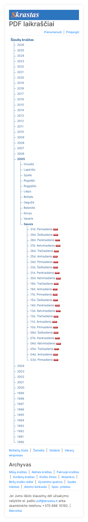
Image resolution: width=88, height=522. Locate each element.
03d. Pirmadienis (42, 359)
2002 (20, 376)
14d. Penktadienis (42, 305)
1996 (20, 409)
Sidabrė (55, 450)
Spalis (28, 175)
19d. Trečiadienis (42, 283)
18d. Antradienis (41, 289)
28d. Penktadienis (42, 240)
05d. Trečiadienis (42, 349)
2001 (20, 382)
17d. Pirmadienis (41, 294)
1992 (20, 431)
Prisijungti (72, 32)
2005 (21, 159)
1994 (20, 420)
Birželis (28, 196)
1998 (20, 398)
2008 (20, 142)
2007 (20, 148)
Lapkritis (29, 169)
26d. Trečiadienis (42, 251)
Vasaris (28, 218)
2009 (20, 137)
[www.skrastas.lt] (25, 14)
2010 (20, 131)
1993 (20, 425)
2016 (20, 99)
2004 (20, 366)
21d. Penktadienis (42, 272)
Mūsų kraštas (18, 472)
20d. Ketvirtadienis (43, 278)
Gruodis (29, 164)
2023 (20, 61)
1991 (20, 436)
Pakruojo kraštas (68, 472)
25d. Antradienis (41, 256)
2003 (20, 371)
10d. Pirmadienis (41, 327)
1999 (20, 393)
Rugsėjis (29, 180)
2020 (20, 77)
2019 (20, 83)
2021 (20, 72)
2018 (20, 88)
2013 (20, 115)
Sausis (28, 224)
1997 (20, 404)
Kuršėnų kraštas (24, 477)
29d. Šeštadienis (41, 234)
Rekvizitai (15, 510)
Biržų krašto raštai (21, 482)
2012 (20, 121)
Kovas (28, 213)
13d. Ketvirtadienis (43, 310)
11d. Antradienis (41, 321)
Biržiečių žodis (19, 450)
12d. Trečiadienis (42, 316)
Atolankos (68, 477)
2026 (20, 44)
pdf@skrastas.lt (47, 501)
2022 (20, 66)
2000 (20, 387)
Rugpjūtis (30, 186)
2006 (20, 153)
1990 (20, 442)
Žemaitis (39, 450)
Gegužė (29, 202)
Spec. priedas (61, 486)
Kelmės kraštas (42, 472)
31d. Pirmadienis (41, 229)
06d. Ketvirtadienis (43, 343)
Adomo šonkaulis (35, 486)
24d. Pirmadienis (41, 262)
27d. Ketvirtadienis (43, 245)
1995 (20, 414)
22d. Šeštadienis (41, 267)
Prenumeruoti (53, 32)
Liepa (27, 191)
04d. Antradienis (41, 354)
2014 (20, 110)
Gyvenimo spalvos (50, 482)
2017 (20, 93)
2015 (20, 104)
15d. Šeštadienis (41, 300)
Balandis (29, 207)
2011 (20, 126)
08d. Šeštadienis (42, 332)
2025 (20, 50)
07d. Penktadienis (42, 338)
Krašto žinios (48, 477)
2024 (20, 55)
